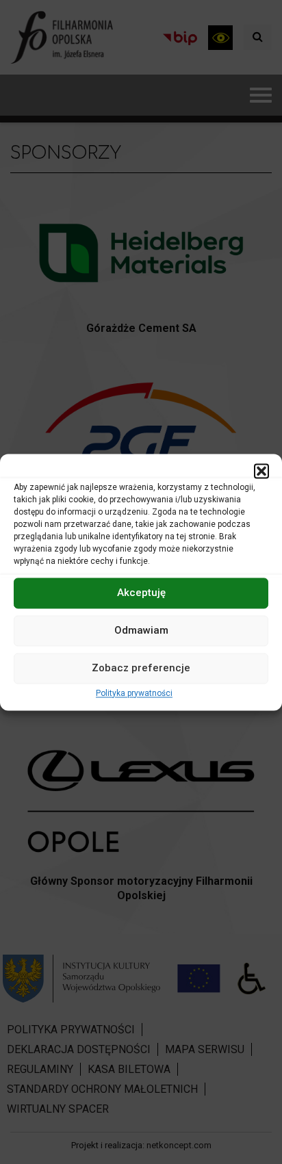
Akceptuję (141, 592)
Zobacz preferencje (141, 668)
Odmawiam (141, 630)
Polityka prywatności (134, 693)
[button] (261, 471)
